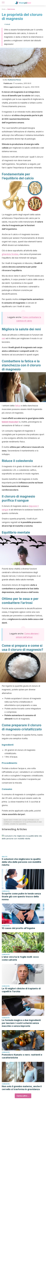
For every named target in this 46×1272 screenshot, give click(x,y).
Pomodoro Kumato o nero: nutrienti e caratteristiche (22, 1056)
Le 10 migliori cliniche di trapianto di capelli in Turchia (21, 990)
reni (3, 338)
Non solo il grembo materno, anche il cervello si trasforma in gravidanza (22, 1088)
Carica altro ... (23, 1096)
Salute (4, 856)
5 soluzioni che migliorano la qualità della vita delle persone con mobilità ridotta (21, 862)
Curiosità (5, 891)
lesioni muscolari (10, 422)
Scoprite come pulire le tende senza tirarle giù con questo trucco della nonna (21, 896)
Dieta (3, 9)
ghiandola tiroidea (10, 254)
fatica (17, 405)
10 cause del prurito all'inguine (18, 928)
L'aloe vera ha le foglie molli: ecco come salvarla (20, 958)
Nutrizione (11, 9)
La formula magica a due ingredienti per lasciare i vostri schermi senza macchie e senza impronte (21, 1023)
